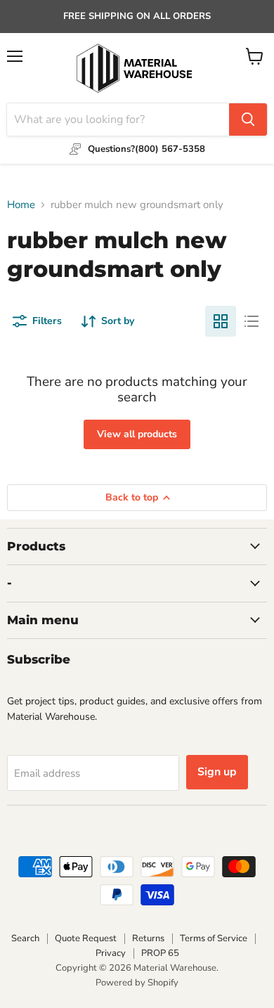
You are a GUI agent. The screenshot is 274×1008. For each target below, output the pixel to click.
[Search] (248, 119)
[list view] (251, 321)
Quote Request (86, 938)
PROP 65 (160, 953)
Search (25, 938)
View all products (137, 434)
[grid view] (220, 321)
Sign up (217, 772)
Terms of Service (213, 938)
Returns (148, 938)
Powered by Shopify (137, 982)
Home (21, 205)
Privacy (111, 953)
